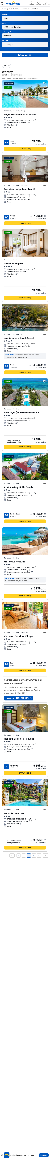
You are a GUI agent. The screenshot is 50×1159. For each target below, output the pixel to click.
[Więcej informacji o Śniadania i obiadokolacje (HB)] (32, 200)
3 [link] (28, 855)
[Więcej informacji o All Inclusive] (17, 125)
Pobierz (44, 1155)
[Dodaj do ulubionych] (44, 83)
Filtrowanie (23, 55)
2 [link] (23, 855)
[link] (13, 3)
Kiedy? (4, 23)
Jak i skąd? (6, 32)
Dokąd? (5, 15)
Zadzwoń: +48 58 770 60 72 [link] (17, 698)
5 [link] (38, 855)
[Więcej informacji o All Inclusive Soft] (20, 824)
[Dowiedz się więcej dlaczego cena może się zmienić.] (45, 141)
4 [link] (33, 855)
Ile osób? (5, 40)
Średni (12, 216)
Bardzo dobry (15, 514)
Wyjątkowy (14, 766)
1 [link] (18, 855)
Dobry (12, 141)
